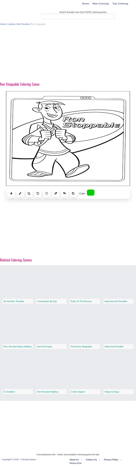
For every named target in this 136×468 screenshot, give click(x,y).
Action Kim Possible (114, 346)
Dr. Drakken (9, 392)
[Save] (73, 193)
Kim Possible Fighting (47, 392)
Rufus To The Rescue (81, 301)
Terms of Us (75, 463)
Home (85, 3)
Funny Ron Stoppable (81, 346)
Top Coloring (120, 3)
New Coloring (101, 3)
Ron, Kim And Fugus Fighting (18, 346)
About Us (74, 459)
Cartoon (11, 24)
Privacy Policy (111, 459)
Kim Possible (23, 24)
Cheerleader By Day (47, 301)
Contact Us (91, 459)
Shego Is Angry (111, 392)
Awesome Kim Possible (115, 301)
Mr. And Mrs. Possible (14, 301)
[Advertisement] (68, 54)
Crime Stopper (78, 392)
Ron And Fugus (44, 346)
